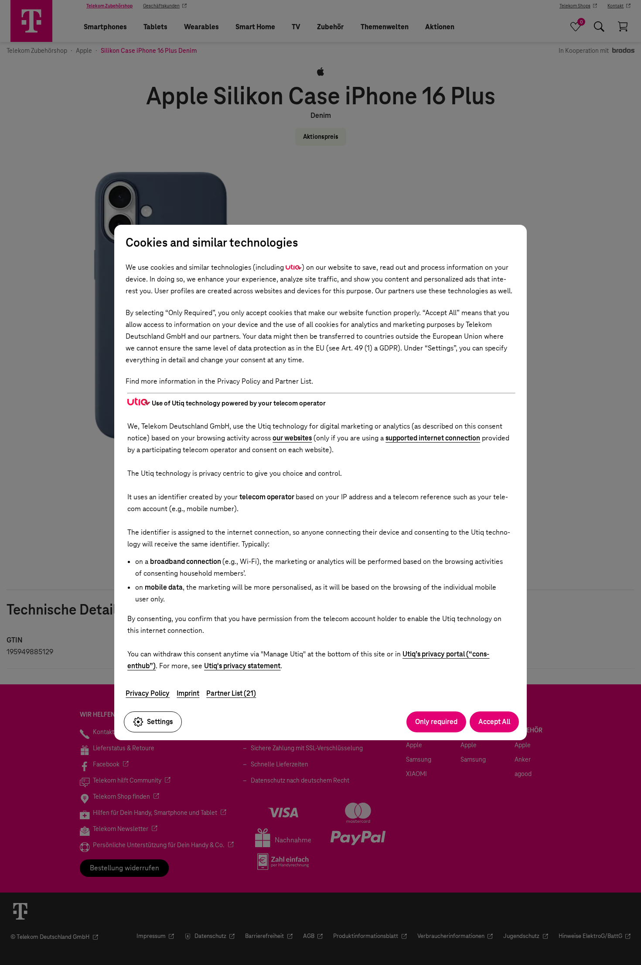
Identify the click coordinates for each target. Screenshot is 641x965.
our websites (292, 438)
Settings (160, 721)
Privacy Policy (148, 693)
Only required (436, 721)
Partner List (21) (231, 693)
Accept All (494, 721)
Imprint (188, 693)
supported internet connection (432, 438)
